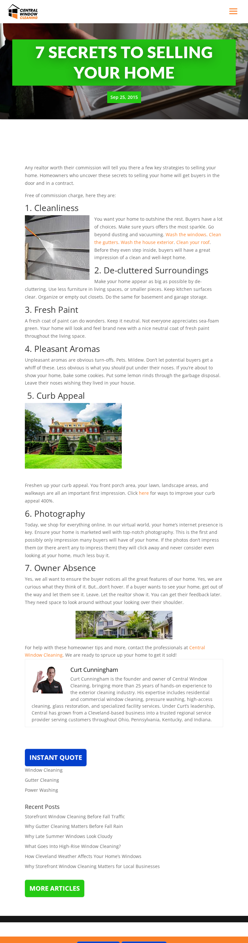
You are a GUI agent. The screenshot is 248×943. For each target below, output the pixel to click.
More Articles (54, 888)
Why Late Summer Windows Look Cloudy (68, 836)
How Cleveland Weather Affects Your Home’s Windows (83, 856)
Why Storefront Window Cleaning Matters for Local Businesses (92, 866)
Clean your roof (193, 242)
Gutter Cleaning (42, 780)
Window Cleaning (44, 770)
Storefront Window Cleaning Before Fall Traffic (75, 816)
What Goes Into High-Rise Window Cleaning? (73, 846)
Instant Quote (55, 757)
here (144, 493)
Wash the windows (186, 234)
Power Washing (41, 790)
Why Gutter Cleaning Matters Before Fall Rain (74, 826)
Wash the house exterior (147, 242)
